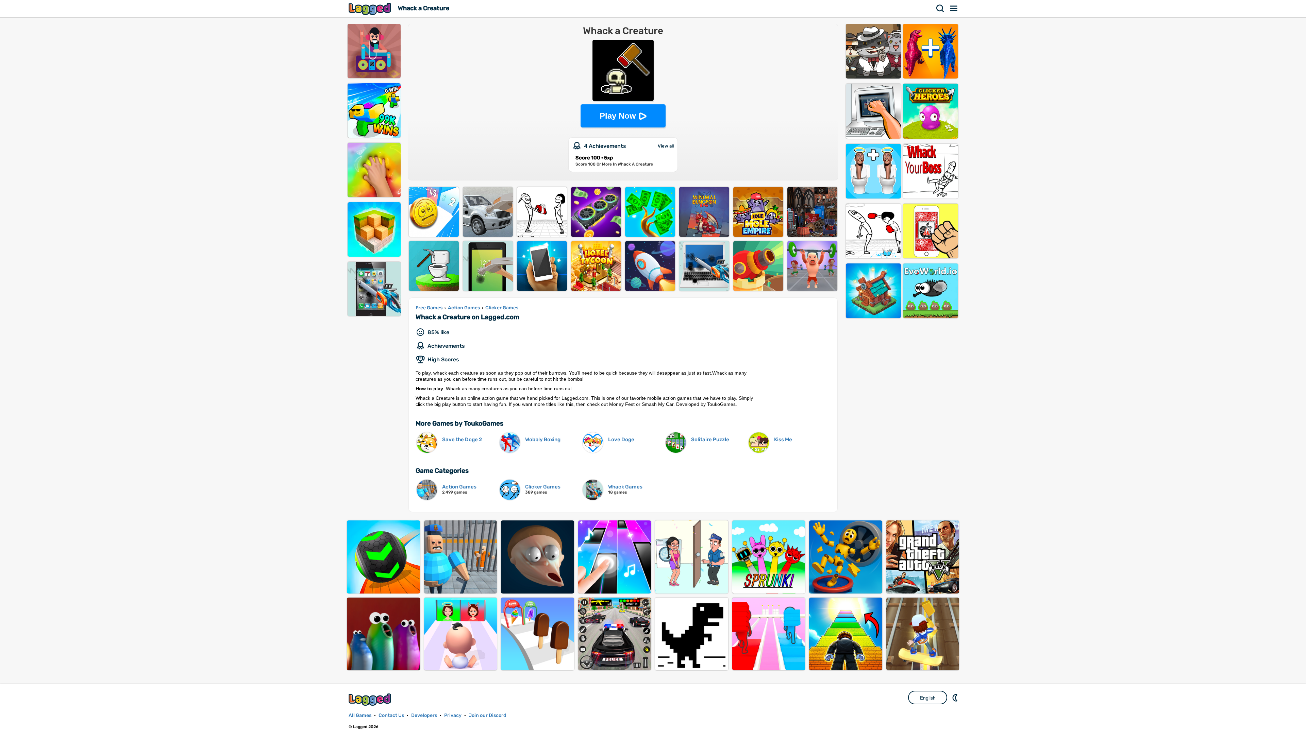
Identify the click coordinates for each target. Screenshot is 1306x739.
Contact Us (391, 715)
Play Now (618, 115)
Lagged (371, 8)
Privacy (453, 715)
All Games (360, 715)
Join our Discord (487, 715)
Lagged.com (371, 699)
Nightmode (955, 697)
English (928, 698)
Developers (424, 715)
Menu (954, 8)
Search (940, 8)
